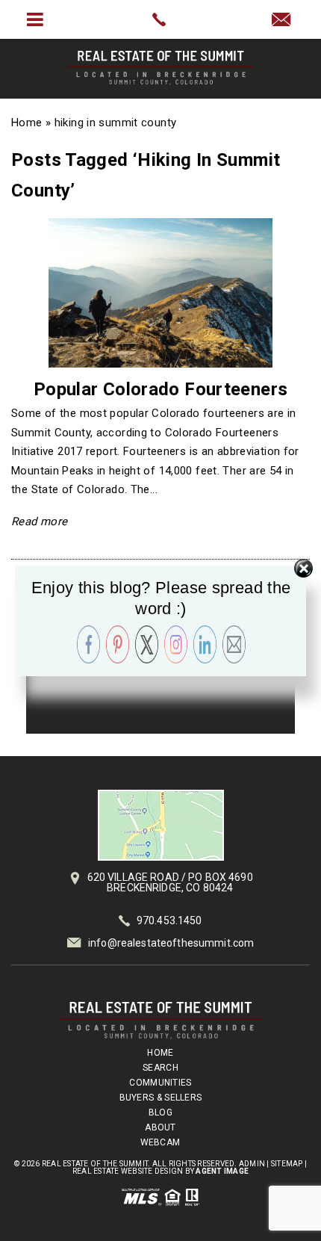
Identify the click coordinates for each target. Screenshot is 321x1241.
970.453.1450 (169, 920)
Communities (160, 1082)
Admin (252, 1164)
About (160, 1127)
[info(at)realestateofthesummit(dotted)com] (285, 20)
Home (160, 1052)
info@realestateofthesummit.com (171, 943)
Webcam (160, 1142)
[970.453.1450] (160, 19)
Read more (39, 521)
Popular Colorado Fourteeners (161, 389)
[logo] (160, 1020)
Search (160, 1067)
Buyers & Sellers (160, 1097)
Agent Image (222, 1171)
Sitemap (287, 1164)
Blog (160, 1112)
